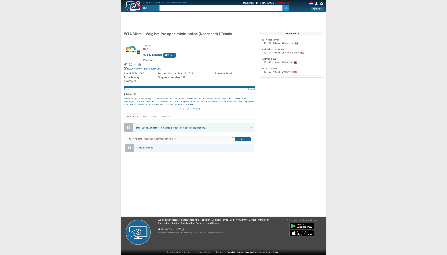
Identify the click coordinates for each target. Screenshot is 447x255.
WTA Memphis (225, 101)
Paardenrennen (203, 223)
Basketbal (194, 219)
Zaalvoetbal (164, 223)
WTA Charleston (187, 104)
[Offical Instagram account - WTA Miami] (130, 64)
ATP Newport (205, 99)
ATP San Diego (219, 99)
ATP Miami (192, 99)
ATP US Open (234, 99)
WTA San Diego (241, 101)
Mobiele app (282, 3)
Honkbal (183, 219)
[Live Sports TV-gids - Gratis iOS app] (302, 232)
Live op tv (132, 116)
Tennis (224, 219)
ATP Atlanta (129, 99)
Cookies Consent (273, 252)
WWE (238, 219)
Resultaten (149, 116)
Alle (242, 139)
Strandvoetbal (187, 223)
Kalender (249, 3)
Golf (232, 219)
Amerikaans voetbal (168, 219)
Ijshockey (205, 219)
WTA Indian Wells (209, 101)
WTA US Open (172, 104)
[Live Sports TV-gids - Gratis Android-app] (302, 225)
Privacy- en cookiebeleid (227, 252)
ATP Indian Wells (177, 99)
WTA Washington (143, 104)
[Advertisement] (223, 21)
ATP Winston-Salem (146, 101)
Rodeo (215, 223)
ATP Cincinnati (143, 99)
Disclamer (259, 252)
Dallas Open (162, 101)
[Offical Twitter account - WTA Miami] (125, 64)
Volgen (170, 55)
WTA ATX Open (177, 101)
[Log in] (317, 3)
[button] (150, 8)
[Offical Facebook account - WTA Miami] (135, 64)
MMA (244, 219)
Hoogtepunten (266, 3)
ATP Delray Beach (159, 99)
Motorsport (263, 219)
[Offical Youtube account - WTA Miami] (139, 64)
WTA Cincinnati (192, 101)
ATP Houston (158, 104)
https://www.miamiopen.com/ (144, 68)
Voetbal (216, 219)
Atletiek (175, 223)
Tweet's (165, 116)
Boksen (253, 219)
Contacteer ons (246, 252)
